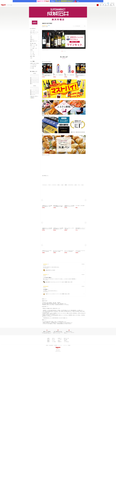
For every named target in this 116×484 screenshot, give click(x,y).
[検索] (98, 5)
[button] (113, 3)
